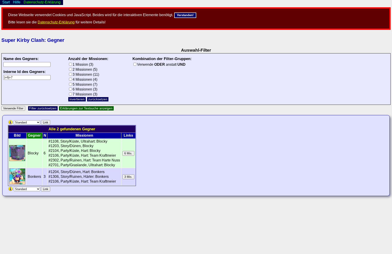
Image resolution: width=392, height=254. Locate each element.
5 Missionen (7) (85, 84)
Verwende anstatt (161, 64)
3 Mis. (128, 177)
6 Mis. (128, 153)
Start (6, 2)
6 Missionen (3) (85, 89)
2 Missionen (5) (85, 69)
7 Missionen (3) (85, 94)
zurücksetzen (97, 99)
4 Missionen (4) (85, 79)
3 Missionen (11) (86, 74)
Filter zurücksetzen (42, 108)
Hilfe (16, 2)
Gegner (34, 135)
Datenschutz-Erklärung (56, 22)
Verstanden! (185, 15)
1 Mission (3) (83, 64)
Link (45, 122)
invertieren (77, 99)
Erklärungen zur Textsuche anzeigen (86, 108)
